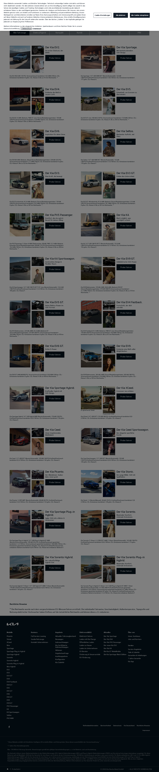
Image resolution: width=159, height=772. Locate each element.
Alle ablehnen (120, 15)
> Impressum (36, 28)
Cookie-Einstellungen (102, 15)
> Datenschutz (26, 28)
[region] (79, 15)
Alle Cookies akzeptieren (140, 15)
